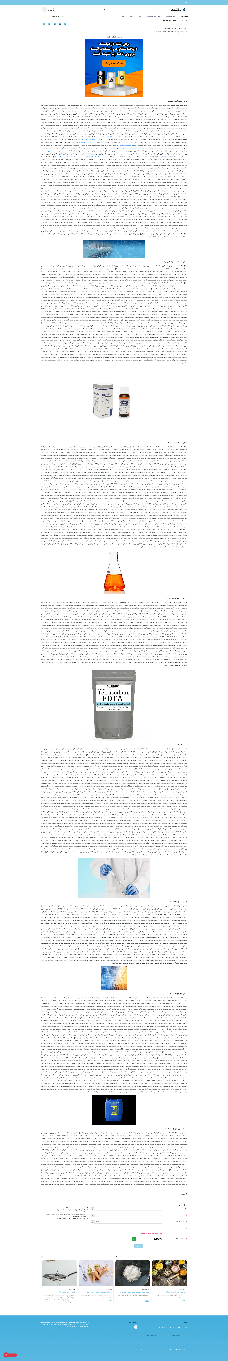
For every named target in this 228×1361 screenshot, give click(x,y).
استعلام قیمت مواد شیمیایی (153, 16)
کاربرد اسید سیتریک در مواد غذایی (59, 151)
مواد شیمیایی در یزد (169, 137)
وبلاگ (140, 16)
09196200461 (175, 1336)
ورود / (53, 10)
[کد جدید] (134, 1239)
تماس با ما (122, 16)
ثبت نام (50, 10)
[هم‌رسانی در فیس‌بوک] (44, 24)
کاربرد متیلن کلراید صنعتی (85, 142)
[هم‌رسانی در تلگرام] (55, 24)
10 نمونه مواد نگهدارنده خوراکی (175, 1292)
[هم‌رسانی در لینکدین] (60, 24)
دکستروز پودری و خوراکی (92, 157)
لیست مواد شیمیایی (171, 16)
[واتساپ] (186, 2)
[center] (105, 9)
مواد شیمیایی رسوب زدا (137, 148)
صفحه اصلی (184, 16)
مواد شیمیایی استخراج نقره (124, 145)
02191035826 (151, 1336)
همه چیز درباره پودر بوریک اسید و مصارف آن (134, 1292)
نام (186, 1209)
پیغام (183, 1228)
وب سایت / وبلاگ (181, 1222)
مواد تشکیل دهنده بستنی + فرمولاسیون (99, 1292)
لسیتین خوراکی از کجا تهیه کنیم (90, 140)
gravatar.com (53, 1214)
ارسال (139, 1246)
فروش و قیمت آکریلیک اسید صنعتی (107, 137)
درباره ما (131, 16)
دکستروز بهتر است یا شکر (66, 1292)
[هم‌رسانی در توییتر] (49, 24)
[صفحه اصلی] (186, 20)
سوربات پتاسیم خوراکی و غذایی (68, 157)
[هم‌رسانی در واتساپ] (65, 24)
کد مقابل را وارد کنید (179, 1239)
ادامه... (183, 1300)
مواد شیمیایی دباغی (127, 142)
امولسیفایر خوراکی (164, 157)
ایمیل (183, 1215)
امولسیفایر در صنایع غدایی (67, 154)
